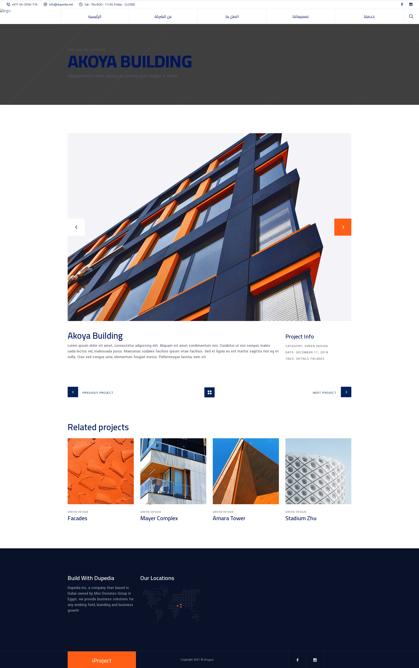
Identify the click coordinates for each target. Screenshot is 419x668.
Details (302, 358)
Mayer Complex (159, 518)
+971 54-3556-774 (25, 4)
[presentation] (76, 227)
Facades (318, 358)
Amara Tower (229, 518)
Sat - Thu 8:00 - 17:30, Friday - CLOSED (109, 4)
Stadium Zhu (300, 518)
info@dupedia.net (61, 4)
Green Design (316, 345)
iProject (209, 660)
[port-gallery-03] (209, 227)
